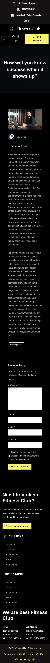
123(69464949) (28, 9)
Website (12, 439)
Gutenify (27, 654)
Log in (26, 21)
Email (11, 427)
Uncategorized (16, 345)
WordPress (41, 654)
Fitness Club (28, 29)
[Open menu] (3, 38)
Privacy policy (34, 648)
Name (11, 414)
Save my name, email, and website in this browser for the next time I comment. (25, 456)
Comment (13, 385)
